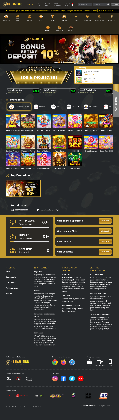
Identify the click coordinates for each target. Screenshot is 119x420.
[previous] (6, 49)
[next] (113, 49)
